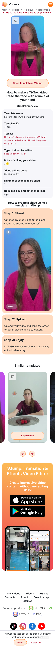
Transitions (13, 593)
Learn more (27, 435)
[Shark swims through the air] (17, 548)
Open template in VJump (27, 83)
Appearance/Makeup (35, 137)
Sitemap (27, 600)
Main (4, 9)
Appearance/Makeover (15, 140)
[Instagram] (23, 625)
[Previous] (23, 454)
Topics (15, 9)
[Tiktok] (14, 625)
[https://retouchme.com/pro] (27, 614)
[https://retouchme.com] (41, 608)
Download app (41, 597)
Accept (20, 642)
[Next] (32, 454)
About (24, 597)
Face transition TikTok (15, 153)
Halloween (44, 9)
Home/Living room (37, 140)
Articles (43, 593)
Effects (30, 593)
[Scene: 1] (27, 269)
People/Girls (10, 143)
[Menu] (50, 4)
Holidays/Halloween (14, 137)
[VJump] (10, 4)
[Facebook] (33, 625)
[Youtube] (41, 625)
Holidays (28, 9)
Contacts (10, 597)
